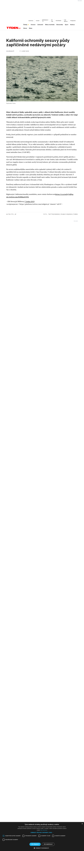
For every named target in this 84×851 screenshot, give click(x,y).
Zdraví (25, 28)
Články (25, 24)
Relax (30, 28)
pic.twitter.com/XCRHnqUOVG (17, 197)
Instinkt (37, 20)
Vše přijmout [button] (35, 844)
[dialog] (42, 836)
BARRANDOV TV (45, 20)
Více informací (43, 830)
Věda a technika (49, 24)
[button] (42, 832)
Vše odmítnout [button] (48, 844)
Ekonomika (59, 24)
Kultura (72, 24)
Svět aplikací (66, 20)
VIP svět (52, 20)
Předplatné (72, 20)
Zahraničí (40, 24)
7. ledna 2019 (29, 201)
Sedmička (30, 20)
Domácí (33, 24)
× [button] (82, 823)
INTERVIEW (58, 20)
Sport (66, 24)
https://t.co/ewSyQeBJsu (64, 194)
